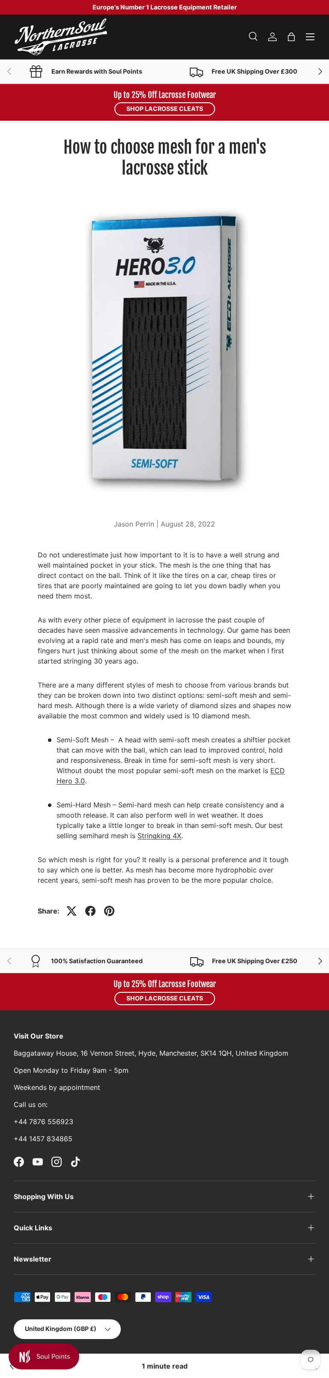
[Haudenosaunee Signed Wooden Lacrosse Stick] (12, 1366)
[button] (291, 36)
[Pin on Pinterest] (109, 911)
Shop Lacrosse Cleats (164, 108)
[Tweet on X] (71, 911)
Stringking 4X (159, 835)
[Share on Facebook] (90, 911)
